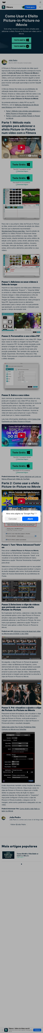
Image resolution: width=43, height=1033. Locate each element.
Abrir (30, 519)
